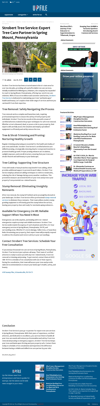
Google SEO (40, 404)
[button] (46, 15)
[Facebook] (26, 80)
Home (3, 22)
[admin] (3, 80)
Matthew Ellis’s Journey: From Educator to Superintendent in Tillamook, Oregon (67, 30)
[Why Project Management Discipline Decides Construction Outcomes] (66, 119)
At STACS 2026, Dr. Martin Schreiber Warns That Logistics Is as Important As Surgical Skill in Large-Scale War (83, 391)
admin (9, 80)
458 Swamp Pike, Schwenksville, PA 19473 (17, 272)
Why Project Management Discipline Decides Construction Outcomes (84, 119)
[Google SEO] (79, 216)
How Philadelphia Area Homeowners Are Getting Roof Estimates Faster (85, 128)
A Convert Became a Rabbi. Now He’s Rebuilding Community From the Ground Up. (83, 385)
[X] (31, 80)
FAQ (89, 404)
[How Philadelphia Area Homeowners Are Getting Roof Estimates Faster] (66, 127)
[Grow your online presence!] (79, 87)
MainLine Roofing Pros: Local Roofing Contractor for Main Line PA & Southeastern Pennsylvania (55, 387)
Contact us (95, 404)
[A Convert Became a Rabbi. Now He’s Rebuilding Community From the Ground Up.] (66, 147)
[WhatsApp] (40, 80)
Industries (18, 22)
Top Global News (10, 22)
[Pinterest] (35, 80)
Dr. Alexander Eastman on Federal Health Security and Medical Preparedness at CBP (85, 168)
